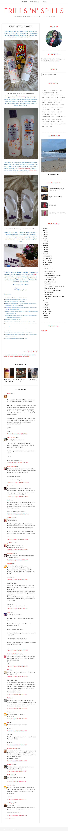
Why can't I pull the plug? (54, 174)
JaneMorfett (10, 764)
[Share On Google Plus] (36, 351)
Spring (44, 114)
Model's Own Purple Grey (24, 168)
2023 (44, 230)
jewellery (60, 112)
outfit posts (49, 97)
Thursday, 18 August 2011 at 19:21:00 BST (17, 666)
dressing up (57, 102)
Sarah (8, 612)
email (58, 60)
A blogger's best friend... (51, 277)
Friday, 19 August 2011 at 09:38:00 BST (17, 708)
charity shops (52, 107)
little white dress (57, 119)
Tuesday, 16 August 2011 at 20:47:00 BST (17, 462)
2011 (8, 355)
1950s (47, 121)
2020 (64, 124)
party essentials (60, 116)
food (56, 97)
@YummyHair (32, 170)
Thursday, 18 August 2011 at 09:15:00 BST (17, 560)
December (47, 256)
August (46, 264)
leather (53, 121)
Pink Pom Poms (11, 437)
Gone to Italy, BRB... (50, 279)
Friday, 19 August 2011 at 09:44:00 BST (17, 718)
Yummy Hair (25, 356)
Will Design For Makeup (13, 654)
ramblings (60, 107)
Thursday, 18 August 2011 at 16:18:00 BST (17, 608)
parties (24, 96)
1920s (52, 124)
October (47, 260)
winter (44, 112)
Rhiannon (9, 563)
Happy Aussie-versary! (50, 281)
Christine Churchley (12, 748)
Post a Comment (10, 818)
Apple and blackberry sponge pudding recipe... (56, 189)
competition (19, 355)
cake (53, 116)
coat (53, 109)
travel (44, 107)
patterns (62, 97)
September (47, 262)
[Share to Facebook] (28, 351)
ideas (19, 96)
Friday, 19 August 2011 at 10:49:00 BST (17, 745)
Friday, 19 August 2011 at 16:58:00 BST (17, 771)
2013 (62, 95)
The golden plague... (49, 273)
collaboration (46, 109)
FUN (25, 355)
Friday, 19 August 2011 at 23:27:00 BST (17, 815)
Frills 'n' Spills (34, 11)
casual (53, 112)
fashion (44, 90)
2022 (44, 232)
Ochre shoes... (52, 205)
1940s (62, 121)
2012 (57, 92)
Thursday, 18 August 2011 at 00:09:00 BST (17, 539)
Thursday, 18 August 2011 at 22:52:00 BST (17, 676)
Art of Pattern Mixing (50, 271)
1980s (56, 124)
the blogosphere (15, 356)
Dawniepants (10, 553)
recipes (61, 100)
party (34, 355)
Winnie (9, 669)
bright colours (46, 87)
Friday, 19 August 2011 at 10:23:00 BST (17, 731)
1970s (49, 119)
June (46, 302)
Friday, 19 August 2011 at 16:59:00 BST (17, 781)
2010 (51, 126)
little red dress (51, 114)
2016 (49, 112)
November (47, 258)
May (46, 304)
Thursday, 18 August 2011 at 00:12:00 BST (17, 549)
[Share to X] (31, 351)
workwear (55, 104)
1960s (43, 121)
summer (6, 356)
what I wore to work (48, 92)
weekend (55, 100)
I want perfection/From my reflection (55, 197)
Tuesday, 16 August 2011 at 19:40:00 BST (17, 433)
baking (44, 119)
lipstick (62, 104)
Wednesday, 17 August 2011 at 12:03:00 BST (18, 482)
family (57, 95)
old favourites (46, 104)
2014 (43, 97)
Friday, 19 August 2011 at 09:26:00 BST (17, 694)
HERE (34, 274)
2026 (44, 228)
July (45, 300)
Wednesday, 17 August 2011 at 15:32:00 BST (18, 514)
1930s (58, 121)
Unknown (9, 712)
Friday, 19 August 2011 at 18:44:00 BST (17, 799)
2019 (43, 126)
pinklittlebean (10, 517)
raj (8, 722)
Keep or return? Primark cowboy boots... (55, 286)
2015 (50, 100)
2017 (59, 114)
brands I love (56, 87)
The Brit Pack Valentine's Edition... (57, 213)
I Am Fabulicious (11, 466)
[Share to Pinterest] (34, 351)
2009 (47, 126)
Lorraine (9, 785)
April (46, 307)
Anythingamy (10, 802)
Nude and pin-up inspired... (51, 288)
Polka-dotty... (48, 266)
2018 (60, 124)
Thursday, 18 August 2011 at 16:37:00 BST (17, 650)
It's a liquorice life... (49, 269)
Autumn (50, 102)
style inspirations (53, 90)
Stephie (9, 393)
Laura (8, 486)
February (47, 311)
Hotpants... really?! (49, 294)
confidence (45, 95)
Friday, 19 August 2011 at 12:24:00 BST (17, 761)
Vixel (8, 500)
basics (58, 109)
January (46, 313)
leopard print (46, 116)
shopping (44, 100)
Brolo (8, 698)
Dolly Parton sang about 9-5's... (53, 275)
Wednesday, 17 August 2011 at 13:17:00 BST (17, 496)
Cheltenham (45, 124)
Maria (29, 355)
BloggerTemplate (20, 828)
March (46, 309)
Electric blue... (48, 284)
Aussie (13, 355)
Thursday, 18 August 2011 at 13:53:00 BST (17, 579)
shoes (52, 95)
